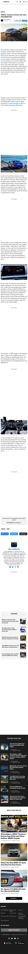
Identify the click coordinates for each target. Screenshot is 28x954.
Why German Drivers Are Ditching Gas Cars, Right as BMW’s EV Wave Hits (17, 798)
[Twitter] (13, 567)
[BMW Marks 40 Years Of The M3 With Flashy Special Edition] (4, 766)
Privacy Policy (13, 916)
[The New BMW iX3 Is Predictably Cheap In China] (4, 786)
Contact (20, 910)
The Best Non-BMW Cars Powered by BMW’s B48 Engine (17, 745)
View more (13, 898)
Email (24, 533)
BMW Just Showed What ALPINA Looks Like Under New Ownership (10, 621)
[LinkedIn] (18, 567)
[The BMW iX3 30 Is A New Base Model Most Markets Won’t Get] (4, 776)
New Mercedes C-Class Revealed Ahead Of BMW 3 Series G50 (9, 629)
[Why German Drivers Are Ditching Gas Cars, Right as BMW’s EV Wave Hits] (4, 796)
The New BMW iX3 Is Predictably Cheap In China (17, 787)
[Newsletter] (20, 1)
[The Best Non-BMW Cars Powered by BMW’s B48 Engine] (4, 743)
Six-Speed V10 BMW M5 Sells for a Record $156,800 (13, 890)
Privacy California (5, 920)
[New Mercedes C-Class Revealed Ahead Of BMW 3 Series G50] (23, 627)
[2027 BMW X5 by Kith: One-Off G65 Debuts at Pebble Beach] (23, 644)
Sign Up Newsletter (21, 913)
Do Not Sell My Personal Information (22, 917)
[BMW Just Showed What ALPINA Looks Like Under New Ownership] (23, 619)
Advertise (3, 913)
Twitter (15, 533)
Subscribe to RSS (5, 916)
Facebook (5, 533)
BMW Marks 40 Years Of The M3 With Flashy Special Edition (18, 767)
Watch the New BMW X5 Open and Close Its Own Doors (13, 864)
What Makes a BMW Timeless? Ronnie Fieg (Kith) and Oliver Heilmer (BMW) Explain (18, 756)
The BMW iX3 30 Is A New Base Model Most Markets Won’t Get (17, 778)
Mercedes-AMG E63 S (15, 105)
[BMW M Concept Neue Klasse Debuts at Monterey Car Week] (23, 636)
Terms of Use (13, 913)
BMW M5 (3, 12)
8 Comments (24, 20)
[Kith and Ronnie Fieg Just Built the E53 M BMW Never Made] (23, 652)
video (8, 529)
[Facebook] (10, 567)
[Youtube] (15, 938)
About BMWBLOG (5, 910)
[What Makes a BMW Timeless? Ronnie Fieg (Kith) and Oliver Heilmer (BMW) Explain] (4, 754)
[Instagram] (15, 567)
